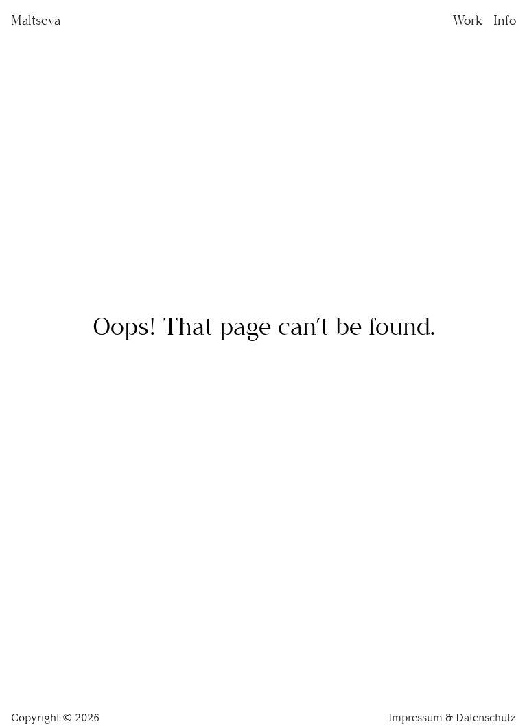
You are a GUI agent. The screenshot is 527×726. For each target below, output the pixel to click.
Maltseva (35, 20)
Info (504, 20)
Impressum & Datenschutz (452, 717)
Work (467, 20)
